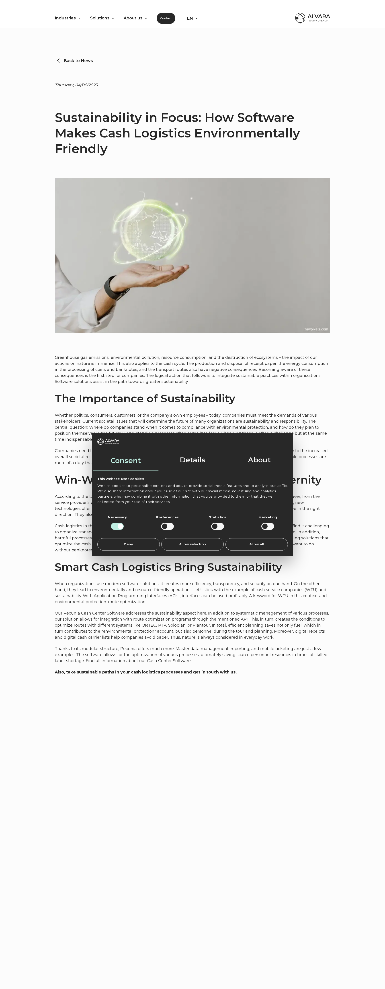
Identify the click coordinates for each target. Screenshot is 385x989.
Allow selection (192, 544)
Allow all (256, 544)
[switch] (167, 526)
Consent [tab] (126, 460)
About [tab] (259, 460)
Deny (128, 544)
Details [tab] (192, 460)
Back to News (78, 60)
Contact (166, 18)
